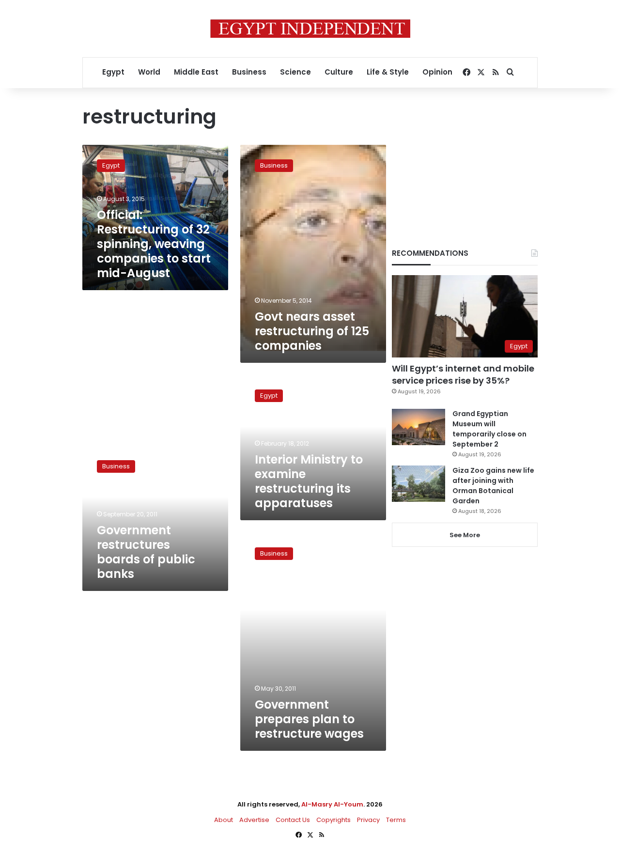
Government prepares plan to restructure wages (309, 719)
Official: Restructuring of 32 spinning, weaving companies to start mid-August (154, 244)
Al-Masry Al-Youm (332, 804)
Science (295, 72)
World (149, 72)
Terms (396, 819)
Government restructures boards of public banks (146, 552)
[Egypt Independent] (310, 28)
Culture (339, 72)
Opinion (437, 72)
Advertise (254, 819)
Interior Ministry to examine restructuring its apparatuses (309, 481)
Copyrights (333, 819)
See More (465, 535)
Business (249, 72)
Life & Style (388, 72)
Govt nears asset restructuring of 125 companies (312, 331)
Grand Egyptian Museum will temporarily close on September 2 (489, 429)
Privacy (368, 819)
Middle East (196, 72)
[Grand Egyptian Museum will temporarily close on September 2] (418, 427)
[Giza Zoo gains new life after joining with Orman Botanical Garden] (418, 483)
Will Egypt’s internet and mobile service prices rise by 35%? (463, 374)
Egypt (113, 72)
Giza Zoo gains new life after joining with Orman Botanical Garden (493, 485)
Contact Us (293, 819)
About (223, 819)
